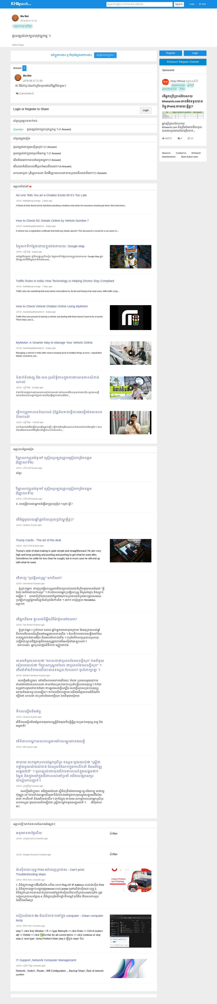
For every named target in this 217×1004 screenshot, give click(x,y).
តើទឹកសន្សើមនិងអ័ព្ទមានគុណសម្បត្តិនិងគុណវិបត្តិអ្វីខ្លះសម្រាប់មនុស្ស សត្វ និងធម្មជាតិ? (59, 724)
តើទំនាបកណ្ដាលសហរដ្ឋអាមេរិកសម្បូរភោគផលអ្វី (50, 741)
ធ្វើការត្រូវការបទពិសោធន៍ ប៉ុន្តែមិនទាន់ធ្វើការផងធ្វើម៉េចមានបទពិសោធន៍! (59, 415)
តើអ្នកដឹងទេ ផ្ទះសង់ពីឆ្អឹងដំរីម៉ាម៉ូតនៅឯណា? (46, 619)
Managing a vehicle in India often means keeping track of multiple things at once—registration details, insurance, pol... (59, 354)
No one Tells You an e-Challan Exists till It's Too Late (51, 195)
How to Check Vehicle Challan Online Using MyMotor (52, 306)
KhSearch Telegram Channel (183, 62)
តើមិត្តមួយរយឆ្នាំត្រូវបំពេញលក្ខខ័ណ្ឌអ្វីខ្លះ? (45, 519)
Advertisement (168, 157)
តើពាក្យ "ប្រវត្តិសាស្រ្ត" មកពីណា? (39, 578)
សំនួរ (19, 473)
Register (170, 53)
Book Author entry (189, 157)
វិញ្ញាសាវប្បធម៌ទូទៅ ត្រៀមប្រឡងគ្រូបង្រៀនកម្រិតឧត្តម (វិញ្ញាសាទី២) (54, 460)
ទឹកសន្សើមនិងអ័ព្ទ (28, 711)
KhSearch (196, 153)
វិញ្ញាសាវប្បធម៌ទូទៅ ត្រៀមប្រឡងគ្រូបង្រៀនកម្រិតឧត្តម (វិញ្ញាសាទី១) (54, 491)
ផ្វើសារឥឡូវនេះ (106, 55)
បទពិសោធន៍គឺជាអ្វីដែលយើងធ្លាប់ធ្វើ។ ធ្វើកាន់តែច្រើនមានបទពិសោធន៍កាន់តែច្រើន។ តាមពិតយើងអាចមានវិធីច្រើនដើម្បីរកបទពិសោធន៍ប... (59, 429)
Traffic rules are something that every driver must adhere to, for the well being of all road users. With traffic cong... (67, 291)
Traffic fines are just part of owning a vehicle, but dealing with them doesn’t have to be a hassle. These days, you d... (59, 318)
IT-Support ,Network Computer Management (46, 960)
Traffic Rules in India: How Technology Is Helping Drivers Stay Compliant (65, 281)
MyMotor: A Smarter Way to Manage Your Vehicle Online (54, 342)
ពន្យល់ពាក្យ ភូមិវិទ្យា (22, 26)
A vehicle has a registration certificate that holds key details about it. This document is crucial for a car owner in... (67, 231)
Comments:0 (26, 93)
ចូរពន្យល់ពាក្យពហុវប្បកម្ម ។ (31, 36)
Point (181, 89)
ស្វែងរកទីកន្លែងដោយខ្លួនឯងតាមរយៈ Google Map (50, 246)
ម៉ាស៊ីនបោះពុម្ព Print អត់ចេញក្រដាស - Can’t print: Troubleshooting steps (50, 872)
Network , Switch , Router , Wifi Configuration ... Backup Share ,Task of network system (60, 973)
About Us (166, 153)
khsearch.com (178, 85)
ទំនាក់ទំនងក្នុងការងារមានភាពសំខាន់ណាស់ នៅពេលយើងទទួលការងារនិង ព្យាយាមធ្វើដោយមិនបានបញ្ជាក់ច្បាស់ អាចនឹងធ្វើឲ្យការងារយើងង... (57, 394)
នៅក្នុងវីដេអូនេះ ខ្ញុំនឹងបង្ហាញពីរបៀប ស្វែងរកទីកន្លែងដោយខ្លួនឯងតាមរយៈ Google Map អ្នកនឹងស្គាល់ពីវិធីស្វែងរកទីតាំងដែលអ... (59, 258)
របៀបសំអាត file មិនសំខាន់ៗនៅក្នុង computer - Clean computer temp (59, 918)
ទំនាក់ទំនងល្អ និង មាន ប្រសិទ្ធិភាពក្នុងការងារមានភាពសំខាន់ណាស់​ (57, 380)
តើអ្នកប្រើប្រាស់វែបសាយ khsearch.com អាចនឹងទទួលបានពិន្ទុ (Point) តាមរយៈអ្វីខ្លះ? (182, 101)
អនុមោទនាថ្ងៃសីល (29, 833)
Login (192, 4)
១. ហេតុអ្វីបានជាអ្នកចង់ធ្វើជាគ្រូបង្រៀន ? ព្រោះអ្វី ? (44, 504)
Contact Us (181, 153)
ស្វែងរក (179, 4)
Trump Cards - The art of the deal (38, 540)
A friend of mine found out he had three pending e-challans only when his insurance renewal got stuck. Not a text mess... (71, 205)
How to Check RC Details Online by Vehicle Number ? (52, 221)
